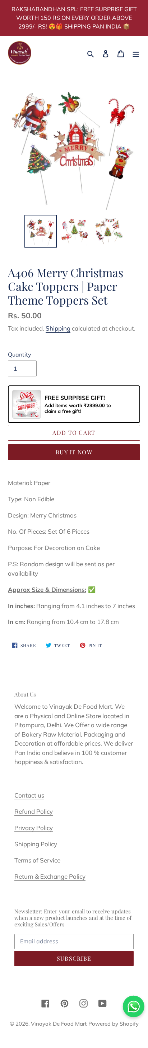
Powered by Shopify (113, 1023)
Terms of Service (37, 860)
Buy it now (74, 452)
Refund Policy (33, 811)
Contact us (29, 795)
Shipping (58, 328)
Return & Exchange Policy (49, 876)
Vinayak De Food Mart (59, 1023)
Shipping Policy (35, 844)
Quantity (19, 354)
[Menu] (135, 52)
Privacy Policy (33, 827)
